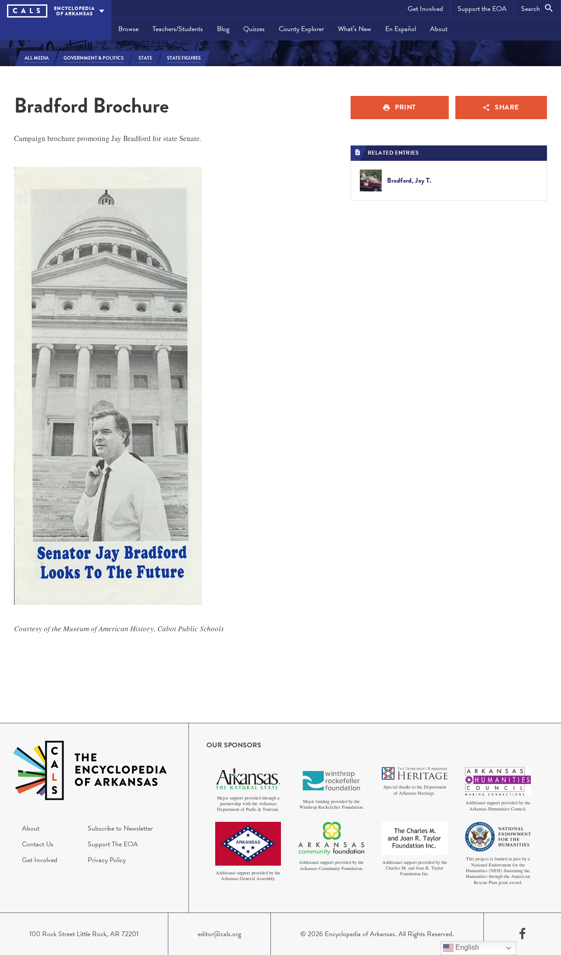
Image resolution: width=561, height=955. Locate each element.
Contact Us (37, 844)
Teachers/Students (178, 29)
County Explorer (301, 29)
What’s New (354, 29)
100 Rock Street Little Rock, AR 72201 (83, 934)
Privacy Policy (107, 860)
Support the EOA (482, 9)
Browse (128, 29)
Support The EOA (113, 844)
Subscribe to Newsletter (120, 828)
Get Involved (425, 9)
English (466, 947)
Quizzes (254, 29)
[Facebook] (522, 934)
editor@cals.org (219, 934)
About (438, 29)
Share (507, 107)
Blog (223, 29)
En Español (400, 29)
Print (405, 107)
